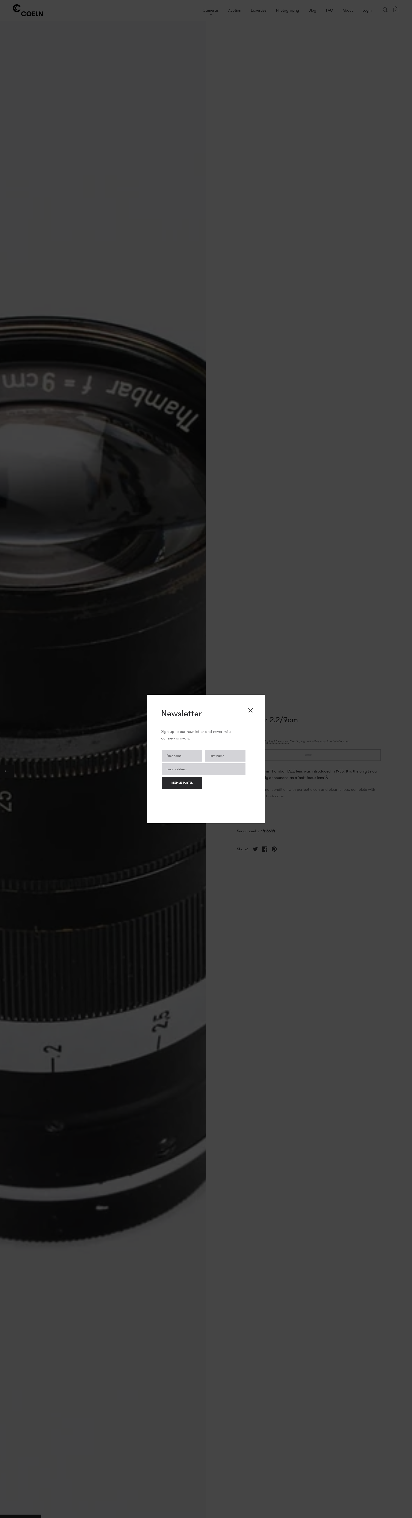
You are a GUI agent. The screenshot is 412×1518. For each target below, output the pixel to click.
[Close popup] (250, 710)
